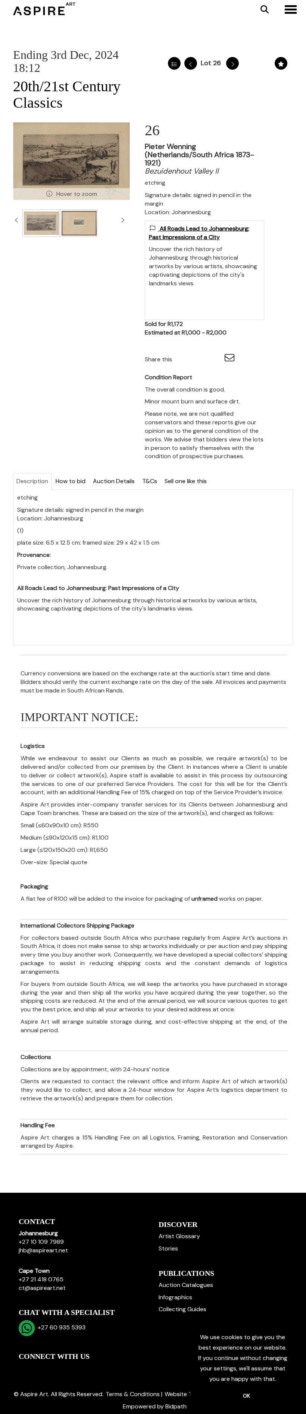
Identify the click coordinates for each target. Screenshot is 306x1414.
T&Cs (149, 481)
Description (32, 481)
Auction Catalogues (186, 1285)
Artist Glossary (179, 1236)
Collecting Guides (182, 1309)
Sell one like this (186, 481)
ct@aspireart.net (42, 1288)
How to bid (70, 481)
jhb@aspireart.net (43, 1250)
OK (246, 1395)
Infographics (175, 1297)
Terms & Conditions (133, 1394)
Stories (168, 1248)
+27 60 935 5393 (60, 1327)
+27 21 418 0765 (41, 1279)
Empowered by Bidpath (155, 1406)
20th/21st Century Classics (67, 94)
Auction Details (114, 481)
